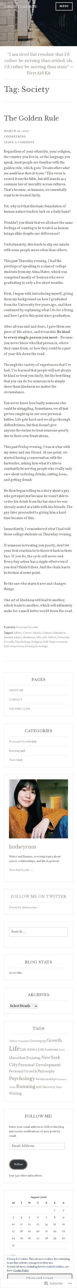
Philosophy (46, 1071)
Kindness (29, 637)
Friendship (23, 1041)
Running (14, 751)
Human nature (13, 637)
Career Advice (32, 633)
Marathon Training (25, 1058)
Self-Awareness (14, 646)
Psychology (22, 642)
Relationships (46, 1079)
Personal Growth (27, 627)
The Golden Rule (31, 118)
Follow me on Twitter (38, 896)
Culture (47, 633)
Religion (36, 642)
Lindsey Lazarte (20, 7)
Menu (64, 6)
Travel (13, 760)
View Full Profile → (21, 870)
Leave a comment (19, 142)
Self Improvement (55, 642)
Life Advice (49, 637)
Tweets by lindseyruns (23, 907)
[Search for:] (38, 932)
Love (62, 1050)
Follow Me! (38, 1116)
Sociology (41, 646)
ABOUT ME (16, 690)
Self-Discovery (45, 1087)
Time (59, 1087)
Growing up (37, 1041)
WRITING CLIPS (19, 709)
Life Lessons (48, 1049)
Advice (17, 633)
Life (38, 637)
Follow (18, 1164)
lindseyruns (15, 137)
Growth (54, 1041)
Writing (15, 1093)
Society (29, 646)
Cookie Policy (21, 1270)
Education (59, 633)
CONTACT (15, 700)
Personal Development (39, 1065)
